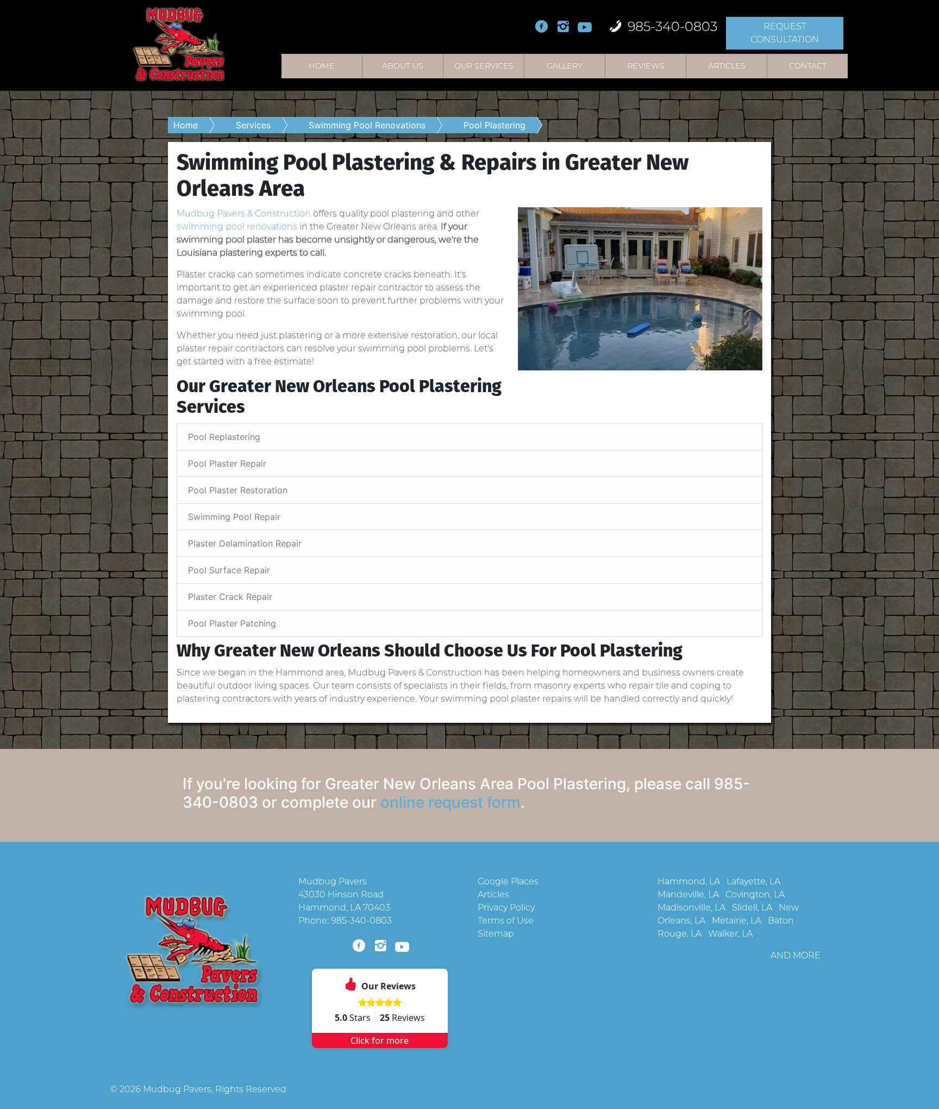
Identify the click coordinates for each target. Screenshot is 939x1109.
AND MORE (796, 955)
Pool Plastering (494, 125)
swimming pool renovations (237, 226)
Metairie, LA (736, 920)
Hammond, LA (689, 881)
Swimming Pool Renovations (367, 125)
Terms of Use (506, 920)
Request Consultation (784, 33)
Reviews (646, 66)
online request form (450, 802)
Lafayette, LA (753, 881)
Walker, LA (730, 933)
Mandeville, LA (688, 894)
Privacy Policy (506, 907)
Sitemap (496, 933)
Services (253, 125)
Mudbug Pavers (177, 1089)
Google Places (508, 881)
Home (322, 66)
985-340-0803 (670, 26)
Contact (808, 66)
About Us (402, 66)
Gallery (565, 66)
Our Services (484, 66)
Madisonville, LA (691, 907)
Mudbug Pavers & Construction (244, 213)
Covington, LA (755, 894)
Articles (727, 66)
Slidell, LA (752, 907)
